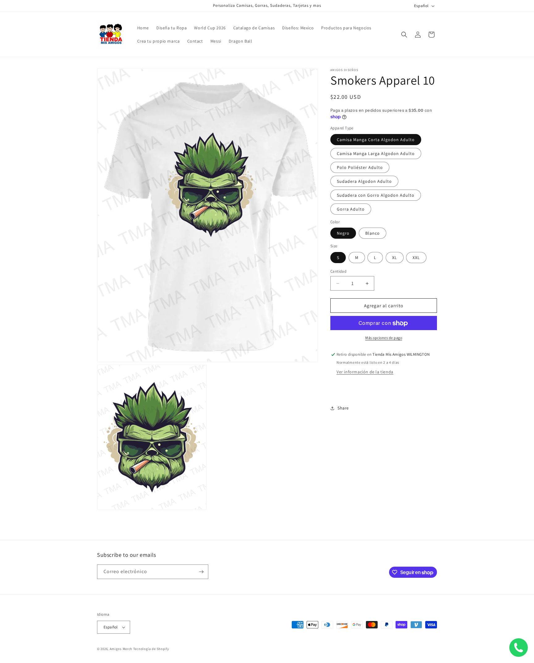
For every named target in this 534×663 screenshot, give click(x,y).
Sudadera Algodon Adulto (364, 181)
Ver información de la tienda (365, 372)
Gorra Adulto (351, 209)
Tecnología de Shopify (151, 649)
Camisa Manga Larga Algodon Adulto (376, 153)
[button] (404, 34)
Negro (343, 233)
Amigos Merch (121, 649)
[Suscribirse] (201, 571)
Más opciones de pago (383, 338)
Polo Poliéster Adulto (360, 167)
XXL (416, 257)
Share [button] (343, 408)
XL (394, 257)
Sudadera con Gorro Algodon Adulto (375, 195)
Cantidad (338, 271)
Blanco (372, 233)
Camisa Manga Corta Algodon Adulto (376, 139)
